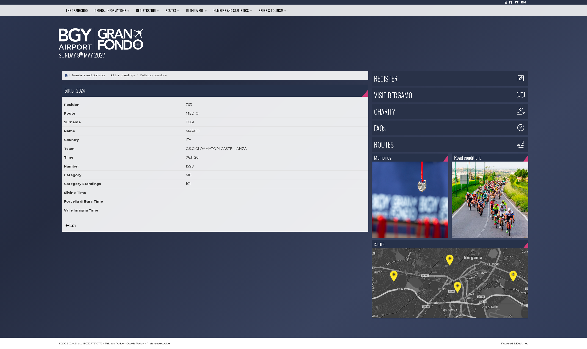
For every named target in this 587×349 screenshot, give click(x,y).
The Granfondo (77, 10)
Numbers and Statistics (231, 10)
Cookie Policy (135, 343)
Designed (522, 343)
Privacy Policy (114, 343)
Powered (507, 343)
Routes (171, 10)
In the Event (195, 10)
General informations (110, 10)
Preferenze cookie (158, 343)
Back (72, 225)
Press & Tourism (271, 10)
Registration (146, 10)
